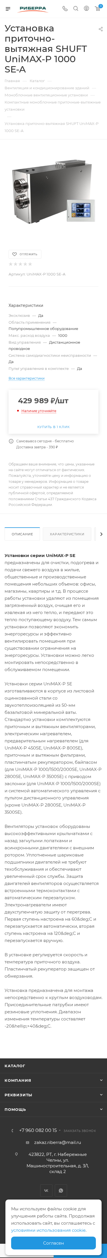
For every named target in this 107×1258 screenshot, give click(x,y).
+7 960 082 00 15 (38, 1130)
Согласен (53, 1243)
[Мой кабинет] (86, 9)
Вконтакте (46, 1190)
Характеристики (67, 534)
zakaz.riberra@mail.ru (57, 1142)
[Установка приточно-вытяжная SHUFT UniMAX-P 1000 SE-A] (53, 191)
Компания (18, 1080)
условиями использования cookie (48, 1230)
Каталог (15, 1065)
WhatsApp (61, 1190)
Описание (22, 534)
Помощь (15, 1109)
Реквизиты (18, 1095)
